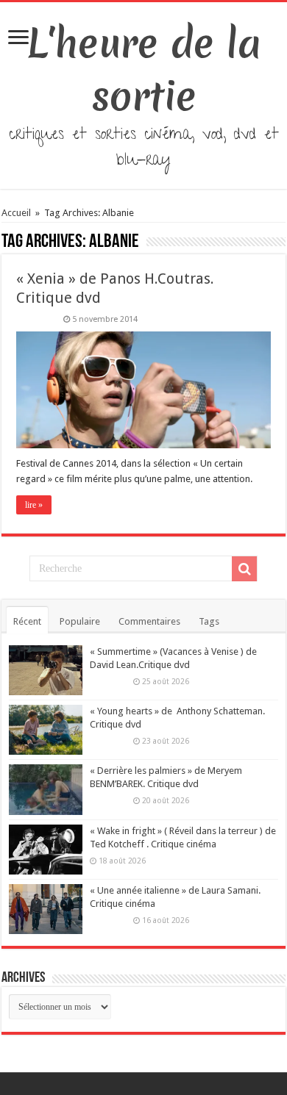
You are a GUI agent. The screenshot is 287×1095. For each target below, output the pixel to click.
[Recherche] (244, 568)
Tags (209, 621)
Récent (27, 621)
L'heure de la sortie (144, 70)
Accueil (17, 212)
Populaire (80, 621)
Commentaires (149, 621)
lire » (34, 505)
